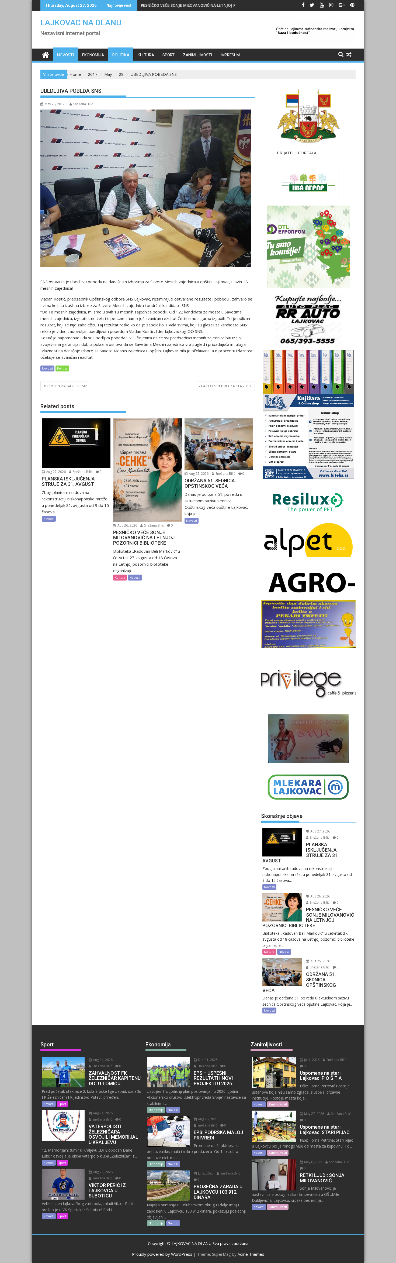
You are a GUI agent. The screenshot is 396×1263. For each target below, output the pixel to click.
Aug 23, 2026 (102, 1172)
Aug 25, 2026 (198, 473)
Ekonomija (93, 55)
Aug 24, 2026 (102, 1059)
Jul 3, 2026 (311, 1059)
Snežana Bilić (83, 104)
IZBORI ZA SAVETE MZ (67, 385)
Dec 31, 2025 (207, 1059)
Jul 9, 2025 (205, 1173)
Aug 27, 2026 (55, 471)
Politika (120, 55)
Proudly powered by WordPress (162, 1254)
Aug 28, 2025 (207, 1119)
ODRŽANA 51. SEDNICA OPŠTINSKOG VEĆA (184, 5)
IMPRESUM (230, 55)
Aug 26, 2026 (127, 525)
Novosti (65, 55)
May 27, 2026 (313, 1113)
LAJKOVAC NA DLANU (80, 22)
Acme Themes (251, 1254)
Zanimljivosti (197, 55)
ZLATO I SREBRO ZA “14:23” (223, 385)
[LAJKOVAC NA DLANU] (46, 54)
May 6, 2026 (312, 1162)
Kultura (146, 55)
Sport (168, 55)
